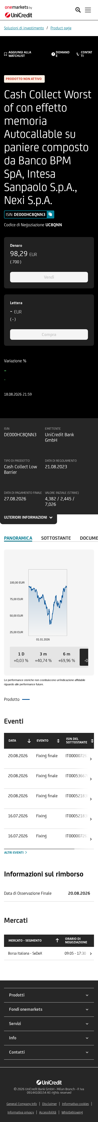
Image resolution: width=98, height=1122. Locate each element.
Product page (61, 28)
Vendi (49, 277)
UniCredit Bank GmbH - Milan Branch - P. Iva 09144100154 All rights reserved (54, 1090)
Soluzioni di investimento (24, 28)
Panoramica (18, 538)
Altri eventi (14, 852)
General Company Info (22, 1104)
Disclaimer (49, 1104)
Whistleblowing (72, 1112)
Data (12, 740)
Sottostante (56, 538)
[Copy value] (50, 214)
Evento (42, 740)
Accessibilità (47, 1112)
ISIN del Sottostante (76, 740)
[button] (21, 657)
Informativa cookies (75, 1104)
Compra (49, 334)
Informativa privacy (21, 1112)
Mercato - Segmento (25, 940)
